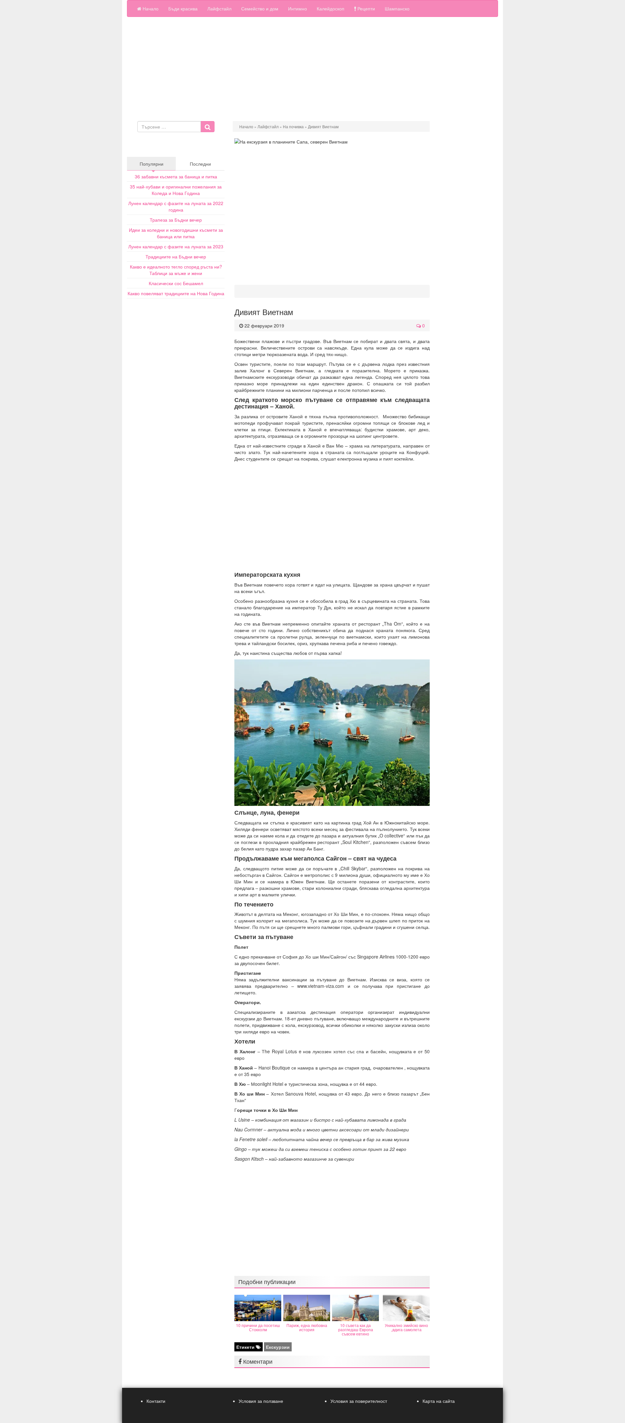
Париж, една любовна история (306, 1327)
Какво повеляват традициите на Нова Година (176, 293)
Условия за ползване (261, 1401)
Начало (150, 8)
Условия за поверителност (358, 1401)
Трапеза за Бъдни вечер (176, 219)
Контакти (155, 1401)
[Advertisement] (312, 69)
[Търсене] (208, 126)
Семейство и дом (259, 8)
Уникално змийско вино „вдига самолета (406, 1327)
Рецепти (365, 8)
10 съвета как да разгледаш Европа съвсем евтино (355, 1329)
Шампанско (397, 8)
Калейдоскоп (330, 8)
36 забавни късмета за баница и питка (176, 176)
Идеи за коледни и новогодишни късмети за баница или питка (176, 233)
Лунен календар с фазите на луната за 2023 (175, 246)
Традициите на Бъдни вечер (176, 256)
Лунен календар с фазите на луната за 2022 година (175, 206)
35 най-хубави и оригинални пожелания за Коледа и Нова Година (176, 189)
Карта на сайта (439, 1401)
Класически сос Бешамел (176, 283)
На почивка (293, 126)
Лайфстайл (219, 8)
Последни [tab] (200, 163)
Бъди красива (183, 8)
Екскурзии (278, 1347)
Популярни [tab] (151, 163)
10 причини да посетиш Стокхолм (258, 1327)
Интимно (297, 8)
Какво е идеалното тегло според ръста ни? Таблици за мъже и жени (176, 269)
